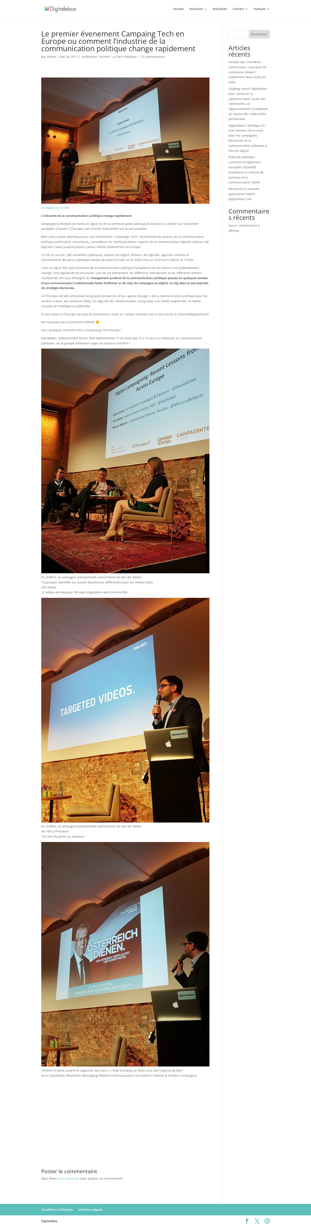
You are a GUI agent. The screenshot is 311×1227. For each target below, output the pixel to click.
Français (260, 9)
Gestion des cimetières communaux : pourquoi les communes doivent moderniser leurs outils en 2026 (247, 72)
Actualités (220, 9)
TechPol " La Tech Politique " (119, 57)
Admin (51, 57)
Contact (238, 9)
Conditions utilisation (57, 1210)
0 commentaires (153, 57)
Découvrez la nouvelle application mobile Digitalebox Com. (244, 194)
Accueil (178, 9)
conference (89, 57)
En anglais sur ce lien (55, 208)
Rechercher (259, 34)
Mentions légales (90, 1210)
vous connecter (69, 1178)
